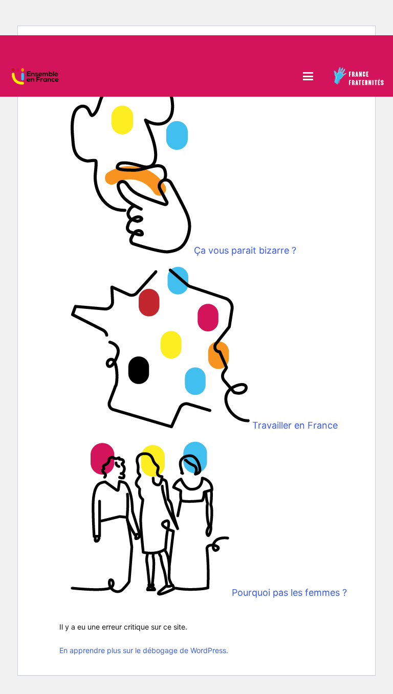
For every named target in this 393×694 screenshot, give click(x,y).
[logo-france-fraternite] (358, 76)
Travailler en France (295, 425)
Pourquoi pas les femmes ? (289, 592)
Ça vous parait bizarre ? (245, 250)
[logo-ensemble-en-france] (35, 76)
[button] (307, 76)
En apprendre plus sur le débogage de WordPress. (143, 650)
